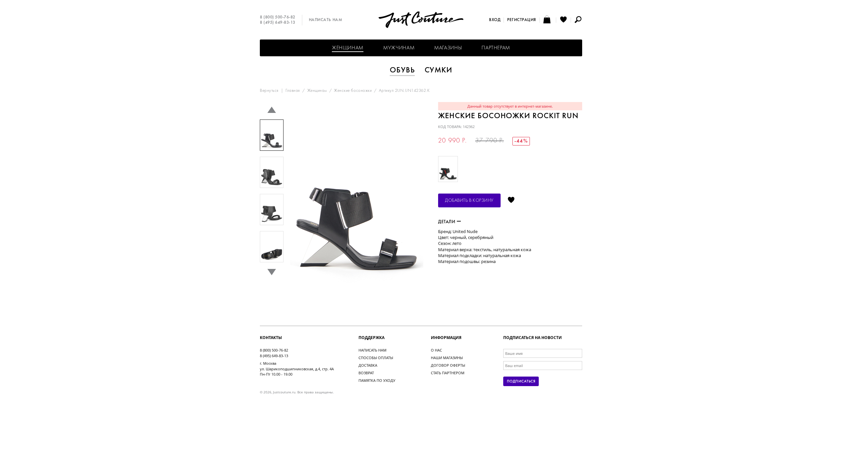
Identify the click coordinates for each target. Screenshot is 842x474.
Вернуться (269, 91)
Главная (292, 91)
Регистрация (521, 20)
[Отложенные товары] (563, 20)
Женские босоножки (353, 91)
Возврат (366, 372)
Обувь (402, 70)
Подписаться (521, 381)
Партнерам (496, 48)
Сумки (439, 70)
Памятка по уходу (377, 380)
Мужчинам (398, 48)
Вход (494, 20)
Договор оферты (448, 365)
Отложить (511, 200)
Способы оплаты (376, 357)
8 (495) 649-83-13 (277, 23)
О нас (436, 350)
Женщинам (347, 48)
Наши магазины (447, 357)
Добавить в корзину (469, 200)
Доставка (368, 365)
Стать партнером (447, 372)
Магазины (448, 48)
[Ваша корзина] (548, 20)
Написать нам (325, 20)
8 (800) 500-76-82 (277, 17)
